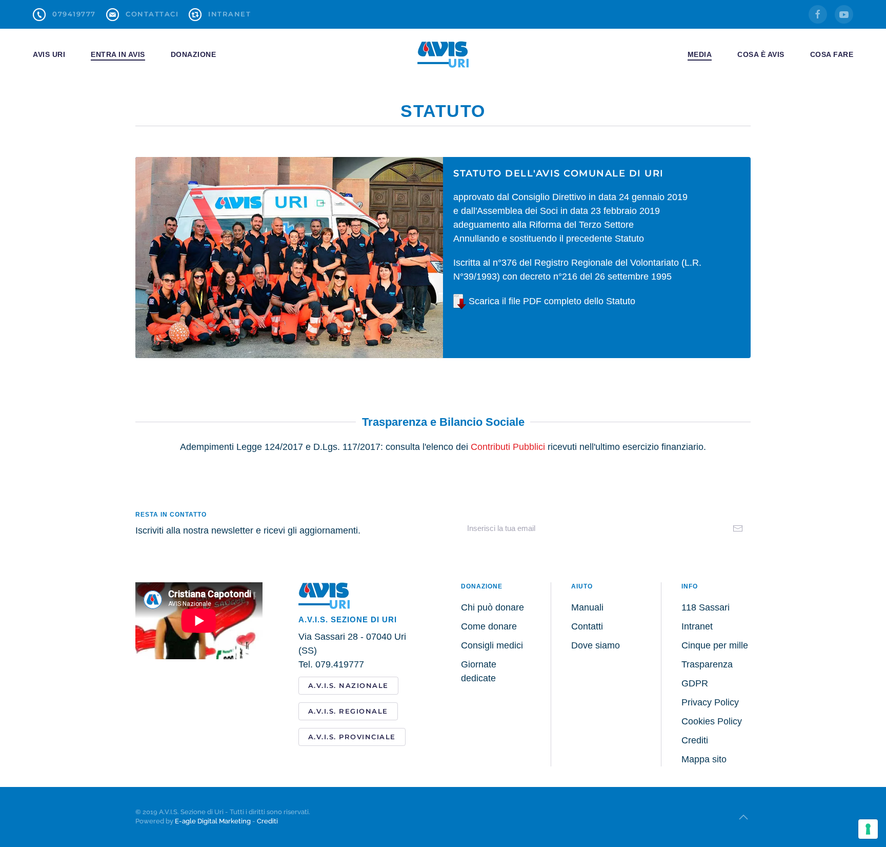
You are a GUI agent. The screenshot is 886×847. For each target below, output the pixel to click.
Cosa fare (832, 54)
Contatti (587, 626)
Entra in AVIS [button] (118, 54)
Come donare (489, 626)
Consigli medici (492, 645)
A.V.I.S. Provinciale (352, 737)
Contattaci (152, 14)
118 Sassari (705, 607)
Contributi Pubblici (508, 447)
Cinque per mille (714, 645)
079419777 (74, 14)
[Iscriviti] (738, 528)
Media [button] (700, 54)
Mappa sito (704, 759)
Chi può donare (492, 607)
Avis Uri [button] (49, 54)
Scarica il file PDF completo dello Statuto (550, 301)
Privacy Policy (710, 702)
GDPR (694, 683)
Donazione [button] (193, 54)
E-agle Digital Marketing (213, 821)
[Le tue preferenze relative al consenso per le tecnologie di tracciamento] (868, 829)
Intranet (229, 14)
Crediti (694, 740)
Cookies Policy (711, 721)
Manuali (587, 607)
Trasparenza (707, 664)
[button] (743, 817)
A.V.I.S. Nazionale (348, 685)
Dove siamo (595, 645)
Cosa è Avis (760, 54)
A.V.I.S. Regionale (348, 711)
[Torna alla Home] (443, 54)
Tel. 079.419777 (331, 664)
